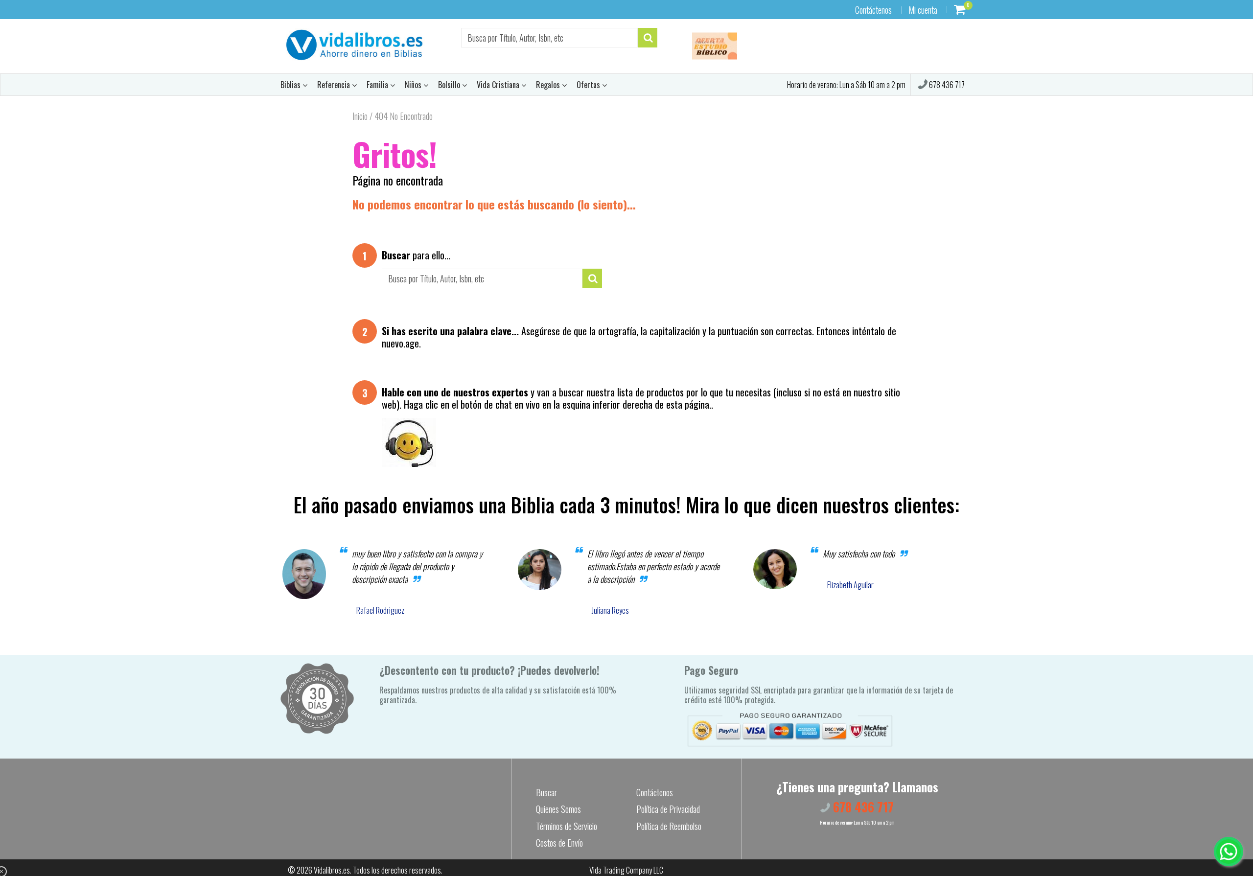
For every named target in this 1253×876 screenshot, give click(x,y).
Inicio (360, 116)
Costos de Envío (559, 842)
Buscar (546, 792)
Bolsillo (450, 85)
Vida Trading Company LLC (626, 870)
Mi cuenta (922, 9)
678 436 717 (946, 85)
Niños (414, 85)
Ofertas (589, 85)
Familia (378, 85)
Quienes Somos (558, 809)
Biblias (291, 85)
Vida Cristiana (499, 85)
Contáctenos (873, 9)
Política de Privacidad (668, 809)
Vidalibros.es (332, 870)
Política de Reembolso (668, 826)
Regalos (549, 85)
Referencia (334, 85)
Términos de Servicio (566, 826)
